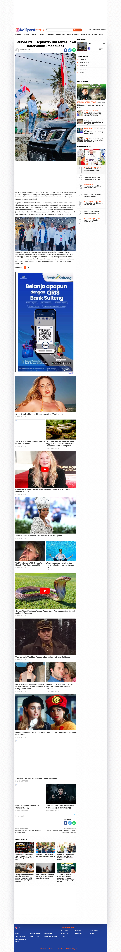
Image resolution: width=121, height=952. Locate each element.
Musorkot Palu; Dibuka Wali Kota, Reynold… (93, 123)
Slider (82, 72)
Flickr (93, 933)
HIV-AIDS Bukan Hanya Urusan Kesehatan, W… (91, 178)
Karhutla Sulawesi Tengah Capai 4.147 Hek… (92, 204)
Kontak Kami (34, 937)
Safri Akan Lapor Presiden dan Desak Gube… (90, 106)
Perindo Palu (19, 816)
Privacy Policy (35, 934)
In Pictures (85, 101)
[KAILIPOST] (29, 30)
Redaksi (47, 931)
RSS (64, 936)
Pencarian (77, 30)
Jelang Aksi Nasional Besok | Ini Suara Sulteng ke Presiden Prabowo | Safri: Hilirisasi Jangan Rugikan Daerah (24, 878)
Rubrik (94, 102)
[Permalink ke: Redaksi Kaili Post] (17, 50)
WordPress (95, 931)
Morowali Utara (94, 127)
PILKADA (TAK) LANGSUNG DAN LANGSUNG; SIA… (93, 115)
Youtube (79, 933)
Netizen (93, 137)
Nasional (94, 167)
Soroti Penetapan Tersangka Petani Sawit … (94, 132)
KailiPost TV (91, 201)
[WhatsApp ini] (74, 50)
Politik (89, 102)
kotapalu (83, 66)
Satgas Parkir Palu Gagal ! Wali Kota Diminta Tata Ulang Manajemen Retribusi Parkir (24, 856)
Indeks (17, 931)
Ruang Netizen (100, 137)
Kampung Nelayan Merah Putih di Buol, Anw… (92, 187)
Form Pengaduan (50, 937)
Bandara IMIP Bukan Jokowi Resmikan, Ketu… (93, 141)
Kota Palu (83, 59)
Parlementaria (81, 102)
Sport (97, 119)
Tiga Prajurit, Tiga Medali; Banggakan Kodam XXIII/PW (45, 855)
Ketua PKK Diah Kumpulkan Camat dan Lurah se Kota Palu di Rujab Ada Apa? (45, 876)
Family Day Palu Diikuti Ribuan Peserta (91, 221)
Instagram (66, 933)
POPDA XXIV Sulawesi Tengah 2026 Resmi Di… (91, 212)
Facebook (66, 931)
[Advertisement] (60, 13)
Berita (85, 201)
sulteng (83, 69)
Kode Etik (33, 931)
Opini (96, 111)
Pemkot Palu (84, 62)
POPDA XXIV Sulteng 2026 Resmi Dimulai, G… (92, 195)
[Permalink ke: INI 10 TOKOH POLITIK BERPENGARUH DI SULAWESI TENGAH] (91, 157)
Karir (17, 934)
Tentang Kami (20, 937)
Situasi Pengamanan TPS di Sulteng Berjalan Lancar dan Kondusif (61, 830)
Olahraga (87, 119)
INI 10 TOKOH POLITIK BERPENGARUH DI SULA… (91, 170)
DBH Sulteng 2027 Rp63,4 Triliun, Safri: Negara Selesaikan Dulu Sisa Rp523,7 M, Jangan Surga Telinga (65, 878)
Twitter (79, 931)
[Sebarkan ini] (65, 50)
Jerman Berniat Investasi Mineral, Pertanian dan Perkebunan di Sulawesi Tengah (65, 856)
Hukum (79, 101)
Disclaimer (48, 934)
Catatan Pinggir (89, 111)
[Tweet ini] (70, 50)
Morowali (92, 101)
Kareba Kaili (91, 218)
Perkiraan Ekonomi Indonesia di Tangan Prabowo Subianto (28, 830)
